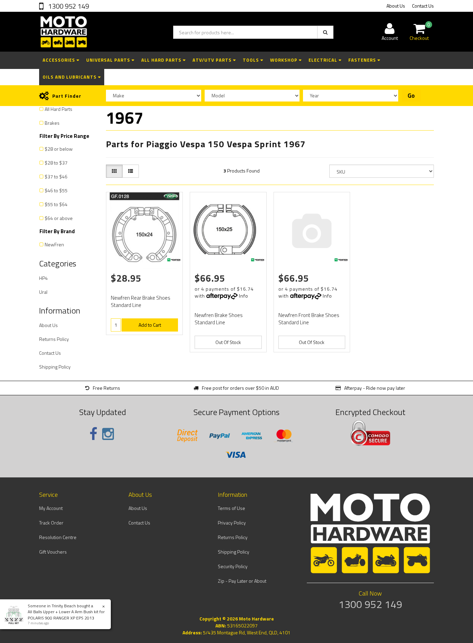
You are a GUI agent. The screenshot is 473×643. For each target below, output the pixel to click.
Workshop (284, 59)
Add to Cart (150, 324)
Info (243, 295)
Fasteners (362, 59)
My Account (51, 508)
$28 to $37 (56, 162)
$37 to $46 (56, 176)
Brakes (52, 122)
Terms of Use (231, 508)
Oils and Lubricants (70, 76)
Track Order (51, 522)
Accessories (60, 59)
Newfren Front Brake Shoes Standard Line (308, 318)
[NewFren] (174, 260)
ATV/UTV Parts (213, 59)
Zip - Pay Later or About (242, 580)
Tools (251, 59)
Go (411, 95)
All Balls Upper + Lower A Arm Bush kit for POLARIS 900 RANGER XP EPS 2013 (66, 614)
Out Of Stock (228, 342)
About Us (395, 5)
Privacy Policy (232, 522)
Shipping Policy (55, 366)
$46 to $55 (56, 190)
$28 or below (59, 148)
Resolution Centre (58, 537)
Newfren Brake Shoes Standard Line (219, 318)
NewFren (54, 244)
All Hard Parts (162, 59)
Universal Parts (109, 59)
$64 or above (59, 218)
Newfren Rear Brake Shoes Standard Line (140, 301)
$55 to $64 (56, 204)
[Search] (325, 32)
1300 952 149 (68, 6)
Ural (43, 292)
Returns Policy (54, 339)
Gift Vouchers (53, 551)
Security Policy (233, 566)
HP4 (43, 278)
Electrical (324, 59)
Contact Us (423, 5)
